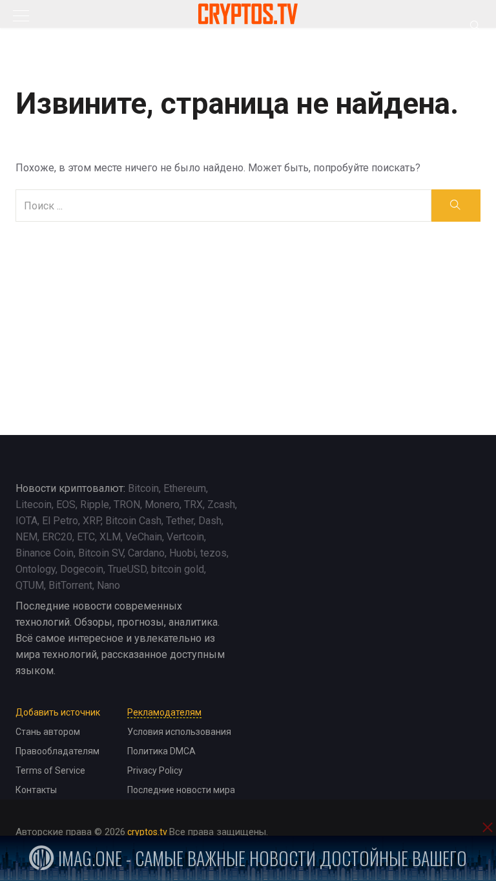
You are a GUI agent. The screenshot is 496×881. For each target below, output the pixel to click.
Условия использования (179, 732)
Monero (162, 504)
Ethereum (184, 488)
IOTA (26, 521)
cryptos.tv (147, 832)
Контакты (36, 790)
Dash (210, 521)
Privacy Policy (155, 770)
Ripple (94, 504)
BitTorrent (70, 585)
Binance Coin (45, 553)
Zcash (221, 504)
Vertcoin (185, 537)
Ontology (36, 569)
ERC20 (57, 537)
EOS (66, 504)
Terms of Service (50, 770)
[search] (455, 205)
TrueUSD (127, 569)
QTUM (30, 585)
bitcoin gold (177, 569)
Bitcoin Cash (133, 521)
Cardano (146, 553)
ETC (86, 537)
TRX (193, 504)
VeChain (143, 537)
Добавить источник (58, 712)
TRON (127, 504)
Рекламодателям (164, 712)
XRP (92, 521)
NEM (26, 537)
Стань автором (48, 732)
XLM (110, 537)
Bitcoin (143, 488)
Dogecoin (81, 569)
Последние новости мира (181, 790)
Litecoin (34, 504)
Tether (180, 521)
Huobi (182, 553)
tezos (213, 553)
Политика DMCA (161, 751)
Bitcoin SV (100, 553)
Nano (108, 585)
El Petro (60, 521)
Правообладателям (57, 751)
